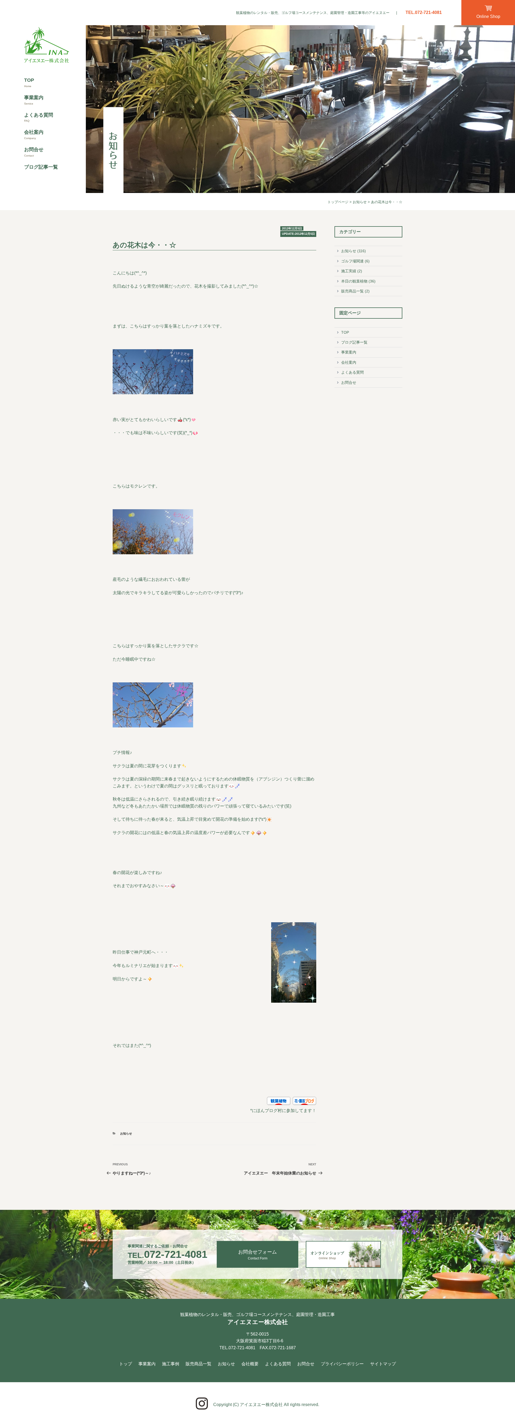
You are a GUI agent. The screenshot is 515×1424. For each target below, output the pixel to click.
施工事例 (170, 1364)
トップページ (338, 202)
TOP (29, 80)
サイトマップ (383, 1364)
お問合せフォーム (257, 1254)
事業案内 (33, 97)
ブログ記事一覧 (41, 167)
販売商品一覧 (352, 291)
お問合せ (33, 149)
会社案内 (33, 132)
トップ (125, 1364)
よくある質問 (38, 115)
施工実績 (348, 271)
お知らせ (360, 202)
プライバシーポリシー (342, 1364)
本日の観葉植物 (354, 281)
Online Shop (488, 16)
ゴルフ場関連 (352, 261)
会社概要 (250, 1364)
